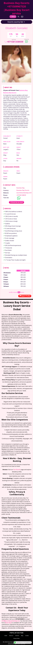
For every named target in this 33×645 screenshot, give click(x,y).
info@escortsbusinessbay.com (11, 621)
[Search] (18, 16)
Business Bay (23, 90)
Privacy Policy (16, 638)
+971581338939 (15, 41)
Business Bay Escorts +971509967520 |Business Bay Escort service (16, 8)
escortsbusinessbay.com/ (24, 193)
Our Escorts (16, 469)
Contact (27, 635)
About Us (11, 635)
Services (17, 635)
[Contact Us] (22, 16)
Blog (22, 635)
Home (5, 635)
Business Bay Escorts (9, 93)
